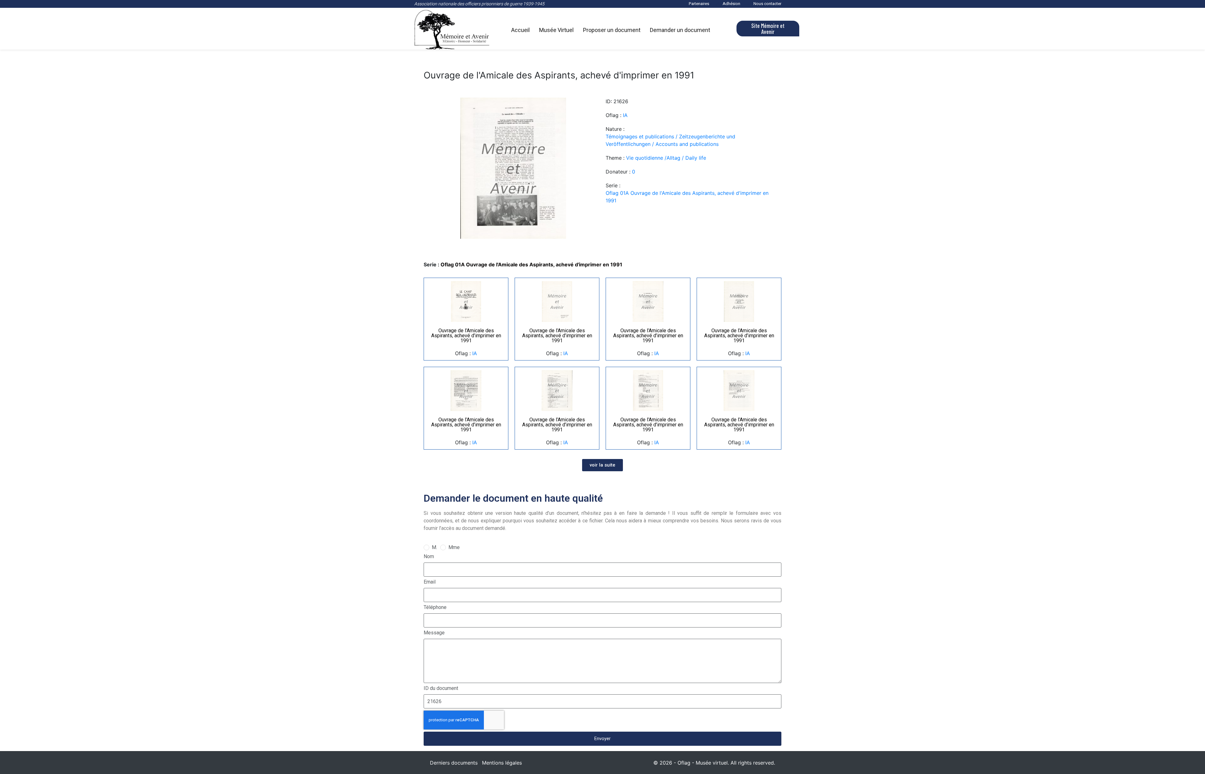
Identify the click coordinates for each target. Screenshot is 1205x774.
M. (434, 547)
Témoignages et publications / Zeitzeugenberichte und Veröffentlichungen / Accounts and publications (670, 140)
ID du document (441, 688)
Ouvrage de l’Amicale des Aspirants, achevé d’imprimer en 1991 (466, 336)
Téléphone (435, 607)
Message (434, 633)
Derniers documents (454, 763)
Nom (429, 556)
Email (430, 582)
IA (625, 115)
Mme (454, 547)
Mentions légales (502, 763)
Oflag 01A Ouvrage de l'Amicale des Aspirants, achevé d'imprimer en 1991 (687, 197)
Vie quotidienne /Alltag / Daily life (666, 158)
